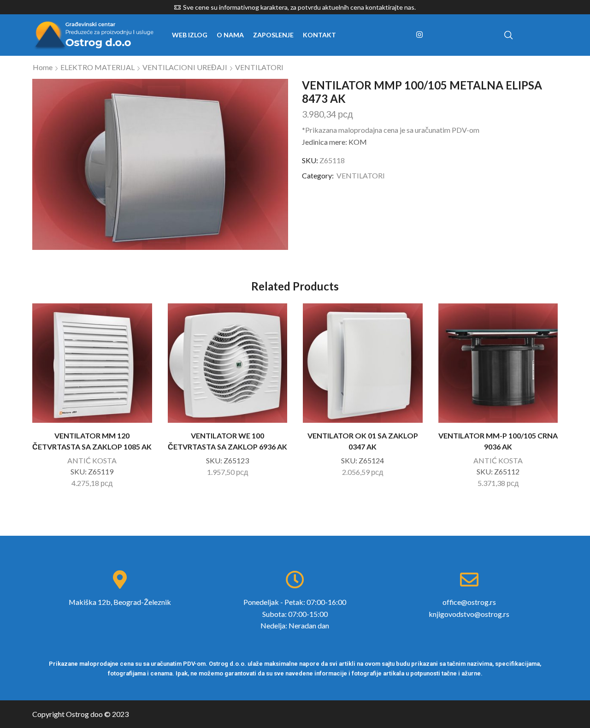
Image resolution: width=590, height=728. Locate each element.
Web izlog (189, 35)
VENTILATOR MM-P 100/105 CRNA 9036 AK (498, 441)
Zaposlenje (273, 35)
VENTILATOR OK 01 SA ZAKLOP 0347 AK (362, 441)
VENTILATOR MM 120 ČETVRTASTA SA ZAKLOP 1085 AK (92, 441)
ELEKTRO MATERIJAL (97, 67)
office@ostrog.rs (469, 602)
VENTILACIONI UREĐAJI (184, 67)
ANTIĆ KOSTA (92, 460)
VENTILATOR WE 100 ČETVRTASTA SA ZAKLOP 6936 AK (227, 441)
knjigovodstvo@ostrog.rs (469, 614)
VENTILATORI (259, 67)
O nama (230, 35)
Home (43, 67)
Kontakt (319, 35)
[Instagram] (419, 35)
